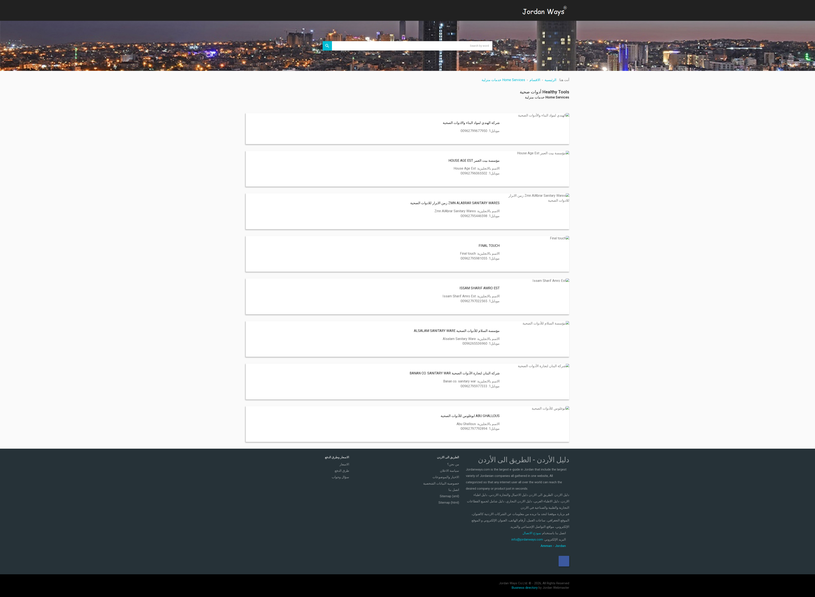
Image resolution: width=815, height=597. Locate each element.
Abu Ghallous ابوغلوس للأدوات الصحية (470, 416)
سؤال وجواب (340, 477)
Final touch (489, 246)
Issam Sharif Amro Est (479, 288)
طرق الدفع (342, 471)
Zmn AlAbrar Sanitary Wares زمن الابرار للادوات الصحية (455, 203)
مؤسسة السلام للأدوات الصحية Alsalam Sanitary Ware (457, 331)
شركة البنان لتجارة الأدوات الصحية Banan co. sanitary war (455, 373)
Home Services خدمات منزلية (547, 97)
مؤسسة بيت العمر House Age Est (474, 161)
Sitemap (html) (448, 502)
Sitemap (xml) (449, 496)
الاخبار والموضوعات (446, 477)
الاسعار (344, 464)
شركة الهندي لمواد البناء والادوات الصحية (471, 123)
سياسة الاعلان (449, 471)
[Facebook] (564, 561)
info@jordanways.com (527, 539)
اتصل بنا (453, 490)
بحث (327, 46)
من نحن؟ (453, 464)
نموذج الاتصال (532, 533)
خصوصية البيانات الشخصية (441, 483)
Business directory (525, 588)
